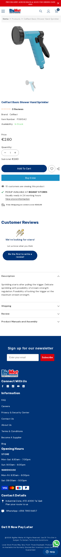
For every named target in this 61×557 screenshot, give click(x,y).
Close (58, 3)
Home (6, 19)
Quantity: (6, 147)
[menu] (3, 11)
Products (16, 19)
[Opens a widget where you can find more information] (50, 552)
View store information (17, 198)
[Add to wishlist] (51, 168)
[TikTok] (13, 386)
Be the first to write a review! (20, 255)
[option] (30, 47)
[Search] (40, 11)
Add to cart (23, 168)
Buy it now (30, 178)
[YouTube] (18, 386)
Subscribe (47, 357)
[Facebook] (2, 386)
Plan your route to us (17, 504)
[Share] (57, 168)
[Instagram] (8, 386)
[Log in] (48, 11)
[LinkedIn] (23, 386)
